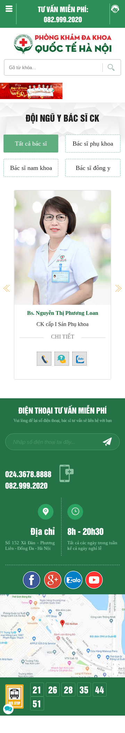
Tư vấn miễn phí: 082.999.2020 (63, 14)
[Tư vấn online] (52, 579)
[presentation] (14, 98)
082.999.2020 (26, 485)
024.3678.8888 (28, 473)
